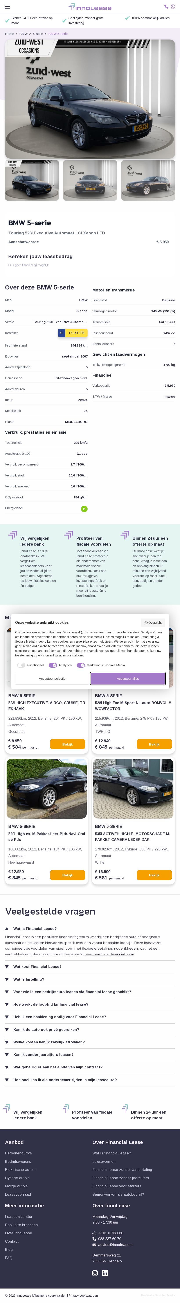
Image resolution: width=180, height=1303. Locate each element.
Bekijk (67, 744)
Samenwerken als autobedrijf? (118, 1194)
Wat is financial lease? (111, 1153)
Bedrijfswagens (18, 1161)
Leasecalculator (18, 1217)
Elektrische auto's (20, 1170)
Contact (12, 1241)
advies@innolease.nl (115, 1245)
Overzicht (155, 622)
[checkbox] (29, 665)
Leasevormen (103, 1161)
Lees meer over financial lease (109, 954)
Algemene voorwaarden (49, 1295)
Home (9, 34)
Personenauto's (18, 1153)
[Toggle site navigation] (7, 7)
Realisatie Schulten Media (158, 1295)
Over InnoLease (18, 1233)
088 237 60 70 (109, 1239)
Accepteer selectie (52, 678)
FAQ (8, 1258)
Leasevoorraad (18, 1194)
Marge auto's (16, 1186)
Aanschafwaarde (23, 242)
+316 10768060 (110, 1233)
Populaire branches (21, 1225)
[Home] (90, 6)
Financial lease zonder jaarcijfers (120, 1178)
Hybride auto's (17, 1178)
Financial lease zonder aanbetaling (122, 1170)
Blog (9, 1249)
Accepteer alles (128, 678)
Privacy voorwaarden (83, 1295)
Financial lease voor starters (116, 1186)
